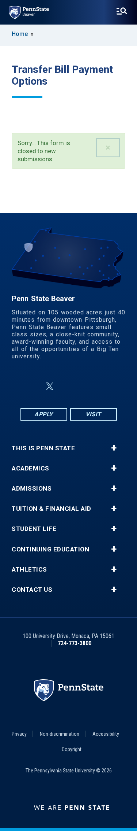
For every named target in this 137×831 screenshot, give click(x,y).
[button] (108, 147)
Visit (93, 414)
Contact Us (32, 589)
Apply (43, 414)
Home (20, 33)
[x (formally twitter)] (49, 386)
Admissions (32, 488)
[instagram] (105, 386)
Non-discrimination (59, 734)
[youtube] (86, 386)
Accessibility (105, 734)
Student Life (34, 528)
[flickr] (67, 386)
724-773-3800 (74, 643)
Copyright (71, 749)
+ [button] (114, 448)
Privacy (19, 734)
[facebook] (32, 386)
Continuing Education (50, 549)
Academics (30, 468)
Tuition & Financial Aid (51, 508)
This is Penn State (43, 448)
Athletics (29, 569)
